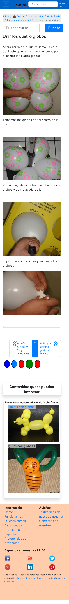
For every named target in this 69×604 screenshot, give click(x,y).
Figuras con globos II (19, 20)
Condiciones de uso (22, 578)
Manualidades (35, 16)
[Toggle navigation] (6, 4)
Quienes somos (15, 521)
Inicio (6, 16)
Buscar (54, 28)
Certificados (13, 525)
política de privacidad (44, 578)
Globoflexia (53, 16)
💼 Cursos (18, 16)
